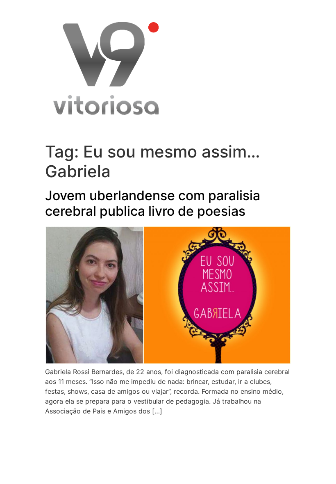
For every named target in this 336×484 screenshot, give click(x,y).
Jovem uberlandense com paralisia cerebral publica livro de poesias (152, 203)
